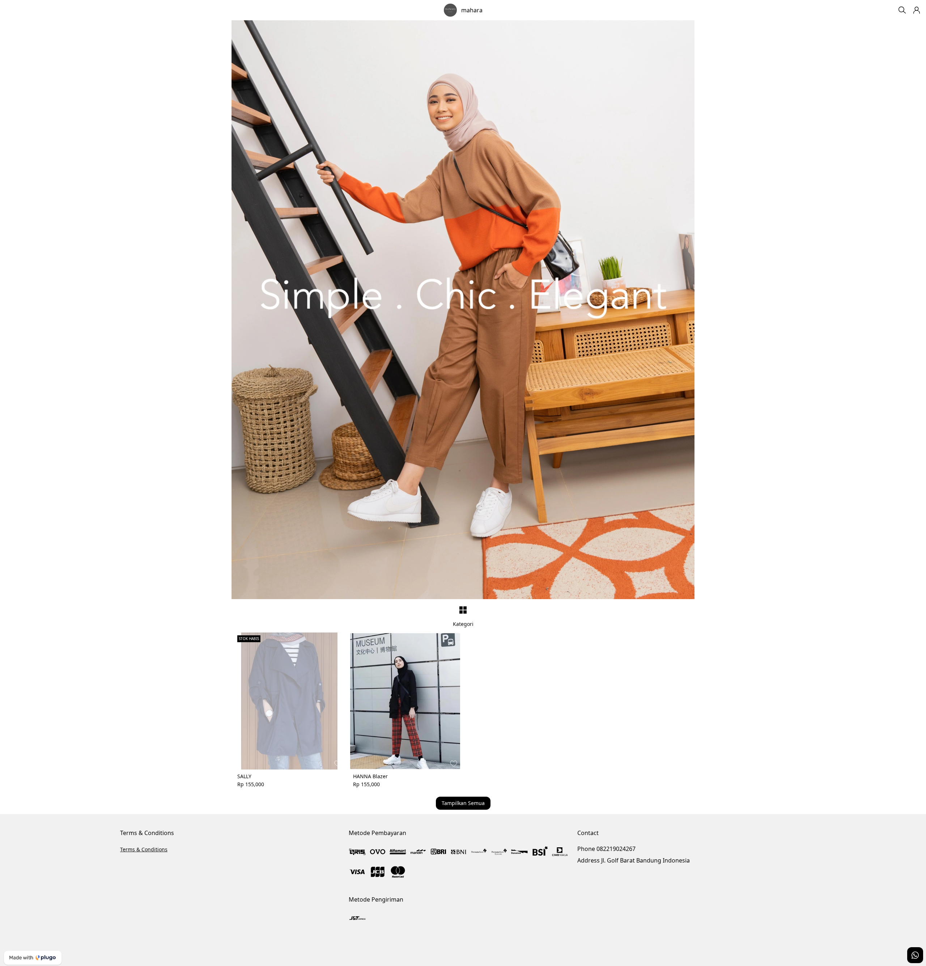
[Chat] (915, 955)
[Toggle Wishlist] (338, 763)
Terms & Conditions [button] (143, 849)
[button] (916, 10)
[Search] (902, 10)
